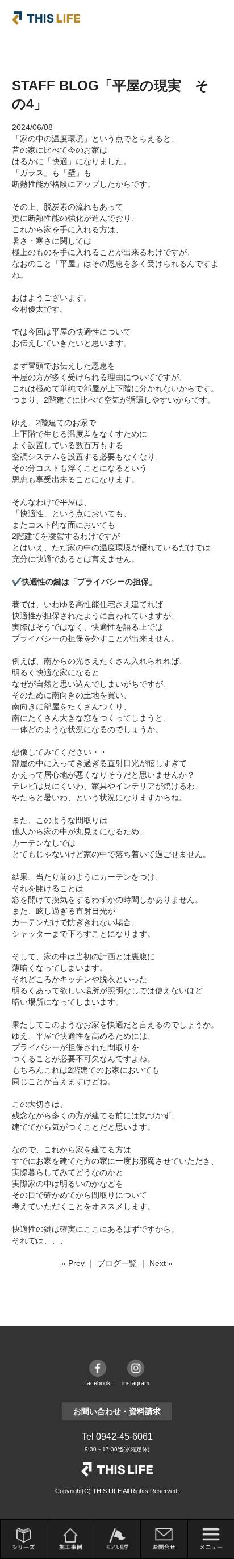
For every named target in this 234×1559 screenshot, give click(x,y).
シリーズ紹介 (24, 1539)
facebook (98, 1383)
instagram (135, 1383)
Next (157, 1263)
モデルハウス (117, 1539)
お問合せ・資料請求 (164, 1539)
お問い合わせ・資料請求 (117, 1411)
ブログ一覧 (117, 1263)
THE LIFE (117, 1469)
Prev (76, 1263)
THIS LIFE (46, 18)
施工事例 (70, 1539)
